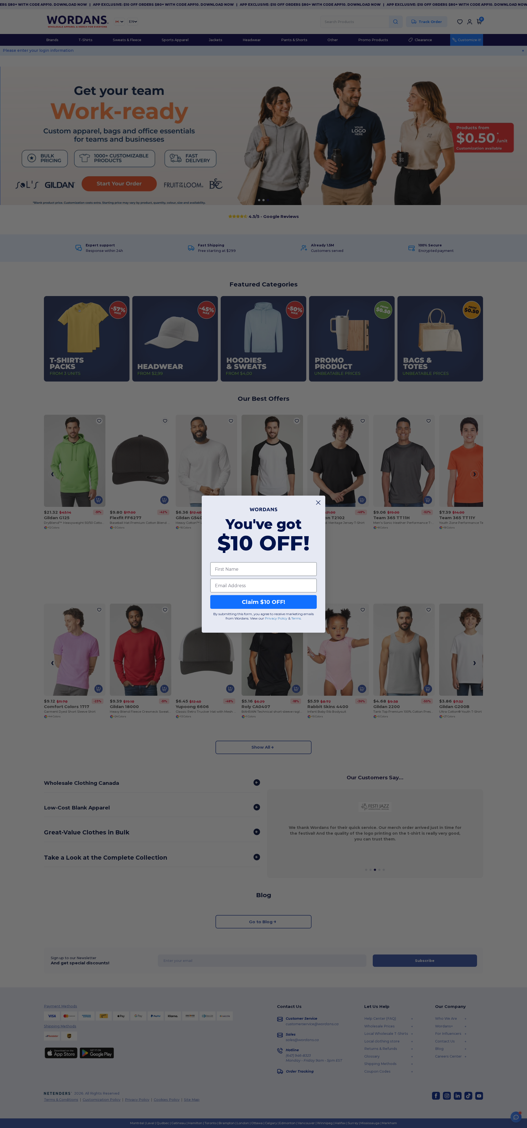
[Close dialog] (318, 502)
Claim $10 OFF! (263, 602)
